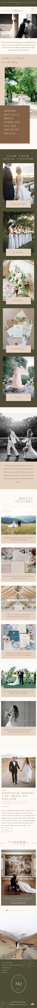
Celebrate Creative (22, 1004)
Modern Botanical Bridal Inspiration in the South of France (12, 122)
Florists (18, 301)
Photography (18, 204)
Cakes (18, 397)
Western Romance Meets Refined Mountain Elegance (18, 539)
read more (7, 830)
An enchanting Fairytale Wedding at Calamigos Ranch (18, 577)
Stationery (18, 349)
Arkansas (13, 903)
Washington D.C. (21, 903)
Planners (18, 252)
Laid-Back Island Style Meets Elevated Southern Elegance (18, 654)
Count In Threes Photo (18, 898)
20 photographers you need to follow (18, 795)
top (32, 1004)
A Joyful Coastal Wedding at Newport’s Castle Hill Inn (18, 615)
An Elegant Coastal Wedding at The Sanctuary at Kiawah (18, 692)
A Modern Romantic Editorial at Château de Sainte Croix (18, 731)
